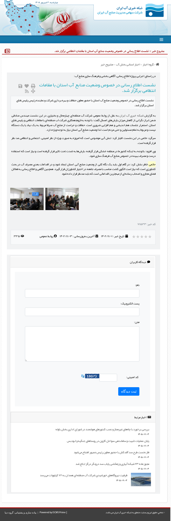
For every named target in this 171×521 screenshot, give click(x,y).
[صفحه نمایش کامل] (33, 91)
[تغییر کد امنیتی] (83, 377)
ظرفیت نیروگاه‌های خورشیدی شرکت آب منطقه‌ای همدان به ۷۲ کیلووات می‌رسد (83, 475)
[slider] (142, 237)
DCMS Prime (59, 512)
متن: (136, 322)
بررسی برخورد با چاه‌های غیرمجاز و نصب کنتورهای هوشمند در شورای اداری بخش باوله (102, 429)
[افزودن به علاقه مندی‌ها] (26, 86)
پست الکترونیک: (129, 303)
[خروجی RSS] (27, 91)
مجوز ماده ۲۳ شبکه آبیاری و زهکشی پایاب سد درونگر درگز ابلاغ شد (112, 464)
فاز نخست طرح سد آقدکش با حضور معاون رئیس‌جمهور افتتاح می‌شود (111, 452)
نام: (137, 285)
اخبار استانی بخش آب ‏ (127, 64)
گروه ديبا (9, 512)
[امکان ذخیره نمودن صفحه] (20, 86)
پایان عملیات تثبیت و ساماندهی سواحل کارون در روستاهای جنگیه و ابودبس (108, 441)
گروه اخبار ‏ (148, 64)
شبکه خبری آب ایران (131, 115)
